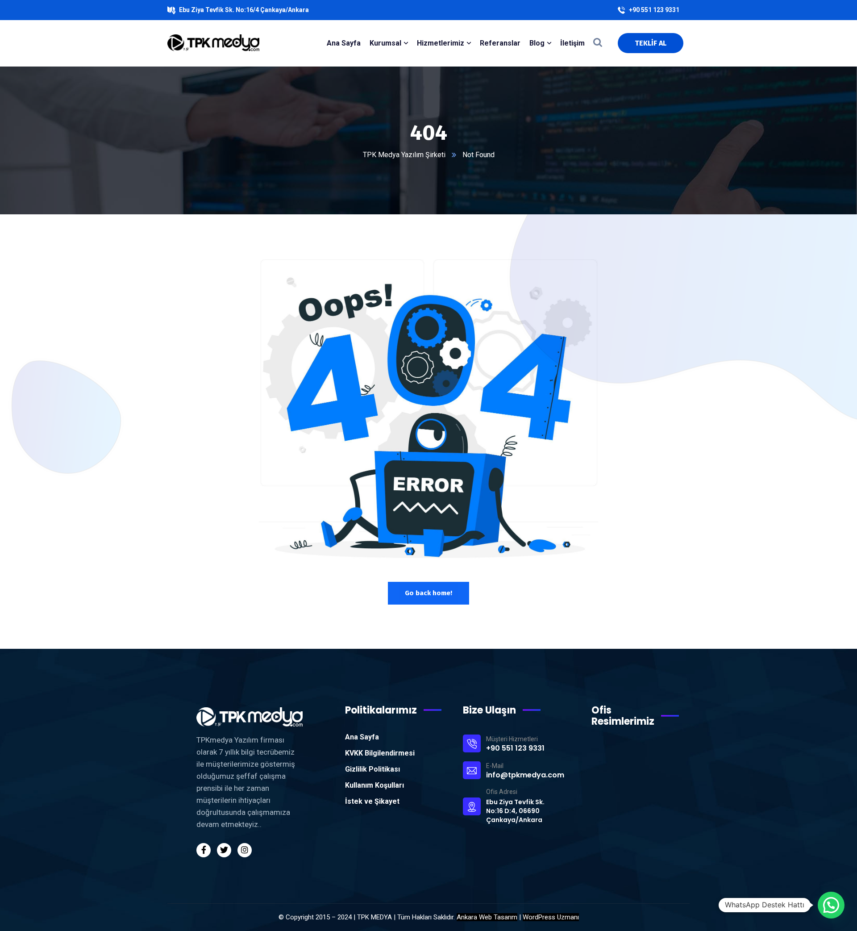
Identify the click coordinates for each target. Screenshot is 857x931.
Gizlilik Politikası (372, 769)
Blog (537, 43)
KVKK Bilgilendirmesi (380, 753)
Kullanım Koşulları (374, 785)
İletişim (572, 43)
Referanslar (500, 43)
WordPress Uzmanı (551, 917)
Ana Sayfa (362, 737)
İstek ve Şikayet (372, 801)
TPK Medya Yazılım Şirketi (404, 154)
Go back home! (428, 593)
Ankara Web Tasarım (487, 917)
